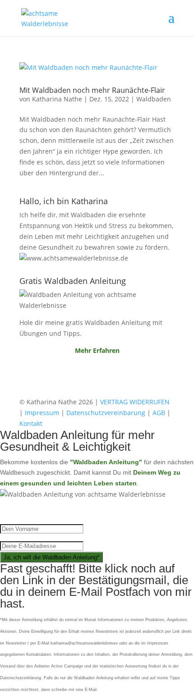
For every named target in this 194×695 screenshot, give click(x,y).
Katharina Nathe (57, 99)
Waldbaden (153, 99)
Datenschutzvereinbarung (105, 412)
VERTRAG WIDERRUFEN (135, 402)
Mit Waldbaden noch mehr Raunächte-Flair (92, 90)
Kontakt (30, 423)
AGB (158, 412)
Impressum (42, 412)
